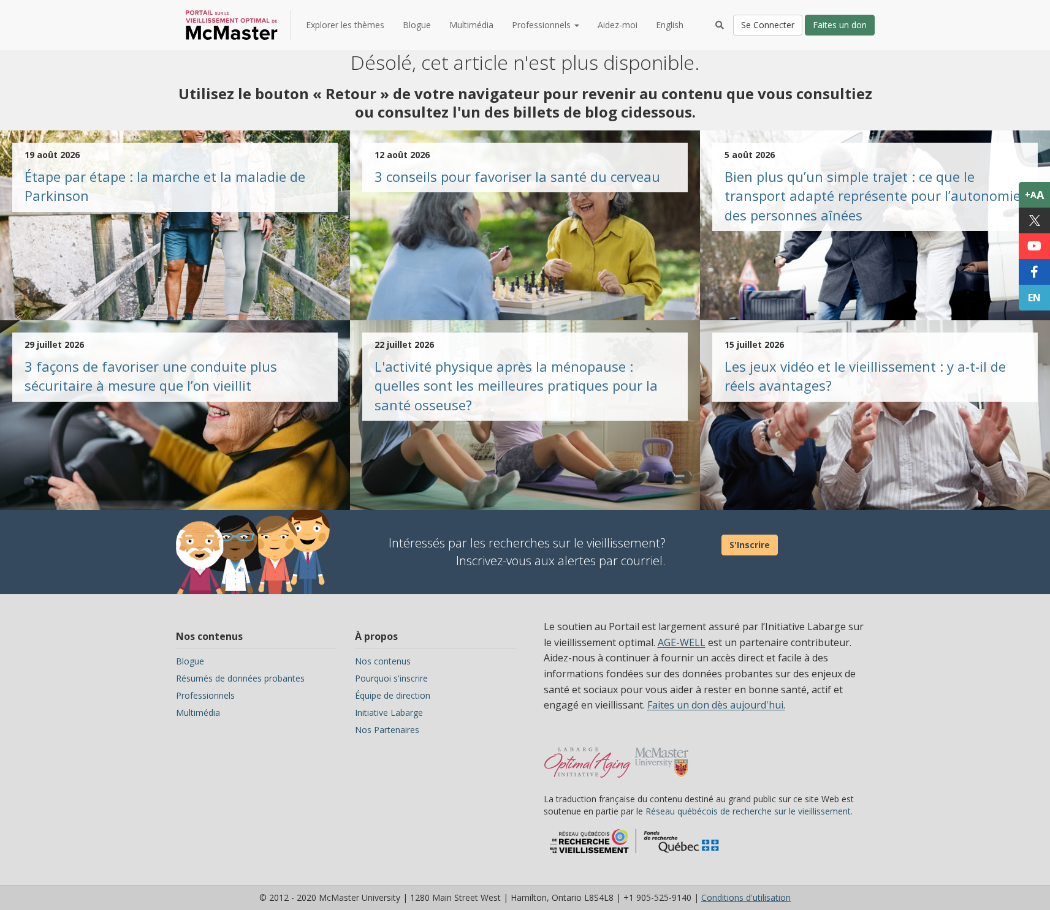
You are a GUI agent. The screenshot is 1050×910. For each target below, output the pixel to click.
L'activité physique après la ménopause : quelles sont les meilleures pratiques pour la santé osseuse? (516, 385)
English (669, 25)
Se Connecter (767, 25)
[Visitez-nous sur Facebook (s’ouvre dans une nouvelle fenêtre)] (1034, 272)
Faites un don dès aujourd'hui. (716, 705)
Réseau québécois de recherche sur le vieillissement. (749, 811)
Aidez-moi (617, 25)
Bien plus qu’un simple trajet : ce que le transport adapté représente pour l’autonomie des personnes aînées (873, 195)
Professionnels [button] (542, 25)
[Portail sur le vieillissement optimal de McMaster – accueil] (587, 756)
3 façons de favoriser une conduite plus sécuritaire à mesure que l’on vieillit (151, 375)
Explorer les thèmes (345, 25)
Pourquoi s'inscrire (391, 678)
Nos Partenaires (387, 729)
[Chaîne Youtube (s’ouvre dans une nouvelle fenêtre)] (1034, 246)
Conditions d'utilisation (746, 897)
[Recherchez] (719, 25)
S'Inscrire (749, 545)
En (1034, 297)
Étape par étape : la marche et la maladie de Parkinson (165, 186)
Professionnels (205, 695)
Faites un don (840, 25)
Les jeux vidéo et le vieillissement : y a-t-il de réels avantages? (865, 375)
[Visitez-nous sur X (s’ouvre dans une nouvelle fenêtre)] (1034, 220)
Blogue (417, 25)
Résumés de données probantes (240, 678)
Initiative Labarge (389, 712)
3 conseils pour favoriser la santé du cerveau (517, 176)
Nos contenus (383, 661)
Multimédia (471, 25)
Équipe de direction (392, 695)
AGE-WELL (682, 642)
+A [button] (1034, 194)
